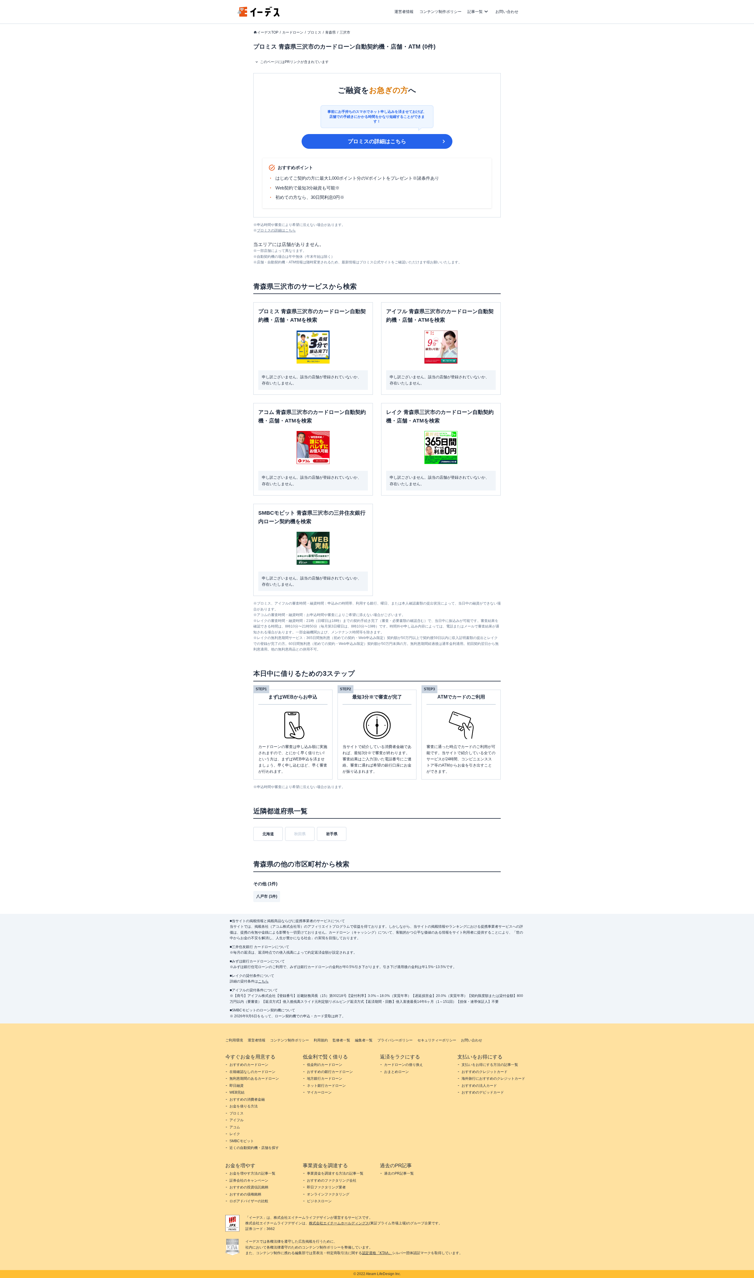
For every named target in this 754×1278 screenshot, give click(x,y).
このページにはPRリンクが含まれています (294, 62)
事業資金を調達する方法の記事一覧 (335, 1173)
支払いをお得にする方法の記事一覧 (490, 1065)
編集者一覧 (364, 1040)
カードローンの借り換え (403, 1065)
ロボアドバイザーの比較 (248, 1201)
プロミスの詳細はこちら (377, 141)
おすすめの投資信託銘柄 (248, 1187)
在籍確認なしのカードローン (252, 1072)
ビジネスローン (319, 1201)
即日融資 (236, 1086)
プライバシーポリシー (395, 1040)
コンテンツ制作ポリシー (440, 11)
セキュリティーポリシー (436, 1040)
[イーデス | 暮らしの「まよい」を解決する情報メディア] (258, 15)
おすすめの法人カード (479, 1086)
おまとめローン (396, 1072)
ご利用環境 (234, 1040)
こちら (263, 981)
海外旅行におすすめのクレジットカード (493, 1078)
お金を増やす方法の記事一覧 (252, 1173)
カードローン (292, 32)
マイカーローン (319, 1092)
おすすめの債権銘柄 (245, 1194)
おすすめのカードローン (248, 1065)
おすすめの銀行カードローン (330, 1072)
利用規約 (321, 1040)
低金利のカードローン (324, 1065)
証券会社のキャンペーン (248, 1180)
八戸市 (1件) (266, 896)
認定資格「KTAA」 (377, 1253)
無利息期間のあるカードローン (254, 1078)
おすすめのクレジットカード (484, 1072)
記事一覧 (475, 11)
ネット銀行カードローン (326, 1086)
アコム (234, 1127)
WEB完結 (236, 1092)
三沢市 (345, 32)
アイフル (236, 1120)
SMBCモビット (241, 1141)
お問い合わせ (506, 11)
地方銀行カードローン (324, 1078)
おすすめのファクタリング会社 (331, 1180)
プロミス (314, 32)
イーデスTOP (267, 32)
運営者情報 (404, 11)
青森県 (330, 32)
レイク (234, 1134)
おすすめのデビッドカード (483, 1092)
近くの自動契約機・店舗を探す (254, 1148)
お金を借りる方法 (243, 1106)
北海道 (268, 834)
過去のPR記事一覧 (399, 1173)
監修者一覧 (341, 1040)
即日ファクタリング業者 (326, 1187)
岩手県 (332, 834)
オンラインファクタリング (328, 1194)
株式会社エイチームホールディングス (339, 1223)
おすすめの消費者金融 (247, 1099)
